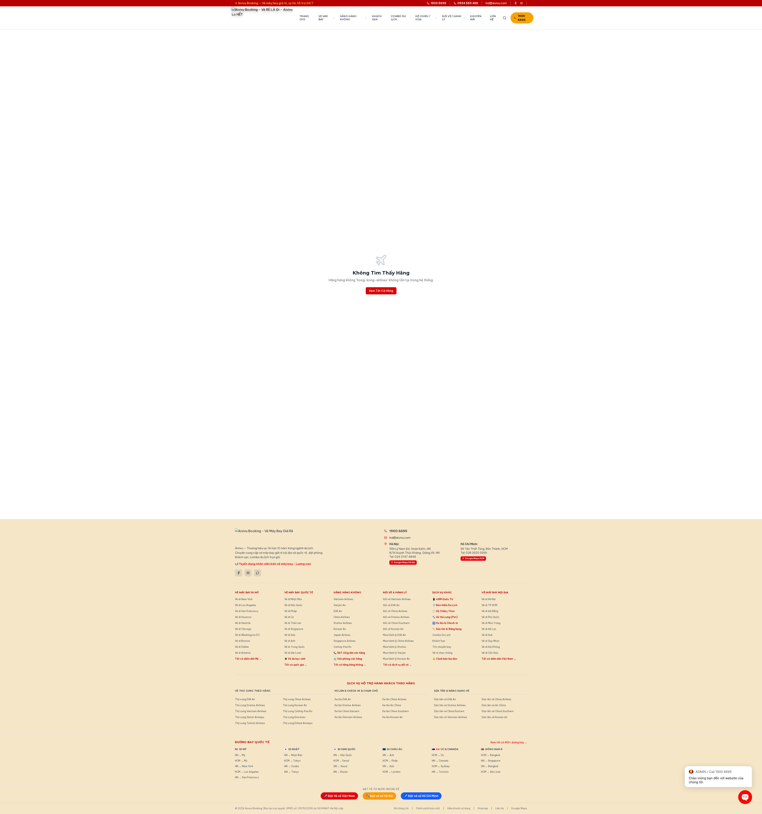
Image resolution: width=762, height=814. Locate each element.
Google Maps (519, 808)
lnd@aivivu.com (496, 3)
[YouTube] (248, 572)
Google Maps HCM (474, 558)
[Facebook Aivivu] (515, 3)
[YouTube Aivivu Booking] (521, 3)
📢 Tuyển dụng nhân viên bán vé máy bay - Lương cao (273, 564)
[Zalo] (257, 572)
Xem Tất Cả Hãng (381, 291)
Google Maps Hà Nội (404, 562)
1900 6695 (521, 18)
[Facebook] (238, 572)
